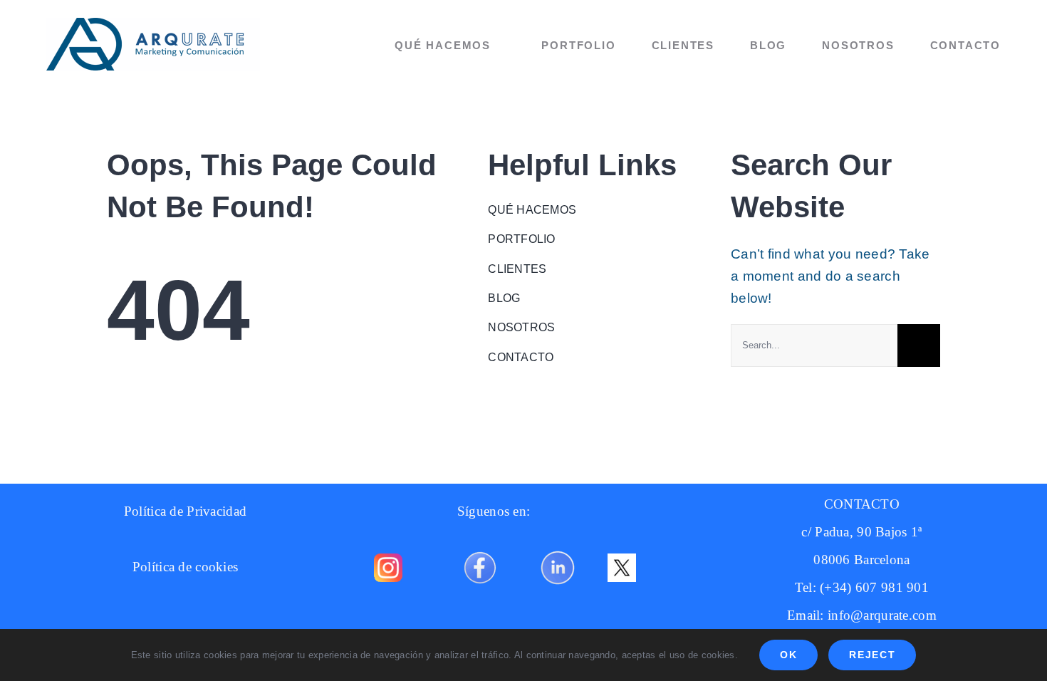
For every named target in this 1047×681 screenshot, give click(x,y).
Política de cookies (185, 566)
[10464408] (480, 546)
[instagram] (388, 560)
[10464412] (557, 546)
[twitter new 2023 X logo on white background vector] (622, 560)
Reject (872, 654)
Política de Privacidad (185, 511)
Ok (788, 654)
